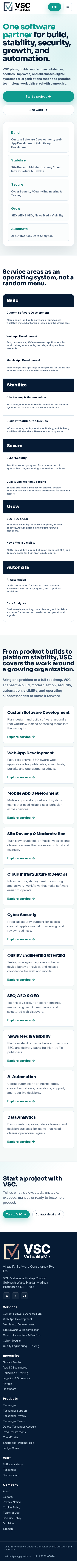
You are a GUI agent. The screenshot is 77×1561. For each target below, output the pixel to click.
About (6, 1491)
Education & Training (15, 1372)
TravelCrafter (11, 1437)
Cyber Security (12, 1340)
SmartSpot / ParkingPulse (18, 1442)
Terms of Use (11, 1512)
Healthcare (9, 1388)
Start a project (36, 96)
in (6, 1295)
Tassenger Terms (14, 1421)
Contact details (46, 1214)
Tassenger (9, 1405)
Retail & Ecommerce (15, 1367)
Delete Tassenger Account (19, 1426)
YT (24, 1295)
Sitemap (8, 1528)
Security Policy (12, 1518)
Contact (8, 1496)
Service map (11, 1475)
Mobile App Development (19, 1324)
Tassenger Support (15, 1410)
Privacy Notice (12, 1502)
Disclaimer (9, 1523)
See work (36, 110)
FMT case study (13, 1464)
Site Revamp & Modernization (21, 1329)
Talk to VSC (14, 1214)
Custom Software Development (22, 1313)
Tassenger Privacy (14, 1415)
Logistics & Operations (16, 1378)
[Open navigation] (68, 7)
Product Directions (14, 1432)
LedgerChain (11, 1448)
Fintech (7, 1383)
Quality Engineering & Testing (21, 1346)
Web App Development (17, 1319)
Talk (54, 7)
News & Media (12, 1362)
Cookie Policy (11, 1507)
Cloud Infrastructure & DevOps (22, 1335)
